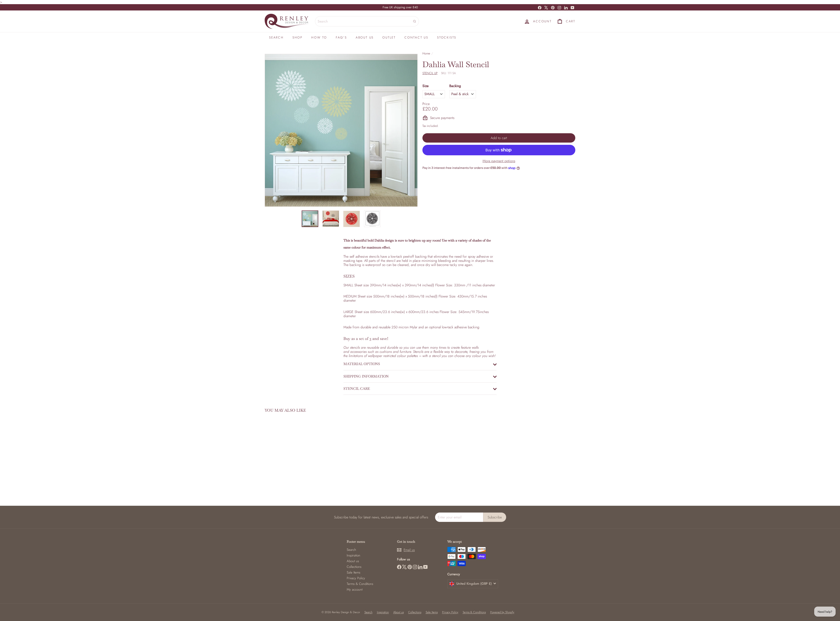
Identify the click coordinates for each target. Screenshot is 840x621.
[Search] (414, 21)
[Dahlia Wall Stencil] (289, 456)
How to (319, 37)
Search (276, 37)
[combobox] (367, 21)
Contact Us (416, 37)
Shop (297, 37)
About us (353, 561)
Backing (455, 86)
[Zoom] (341, 130)
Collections (354, 566)
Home (426, 53)
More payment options (499, 161)
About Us (365, 37)
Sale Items (353, 572)
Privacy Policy (356, 578)
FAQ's (341, 37)
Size (425, 86)
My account (354, 589)
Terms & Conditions (360, 583)
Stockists (446, 37)
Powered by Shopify (502, 612)
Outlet (389, 37)
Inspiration (353, 555)
